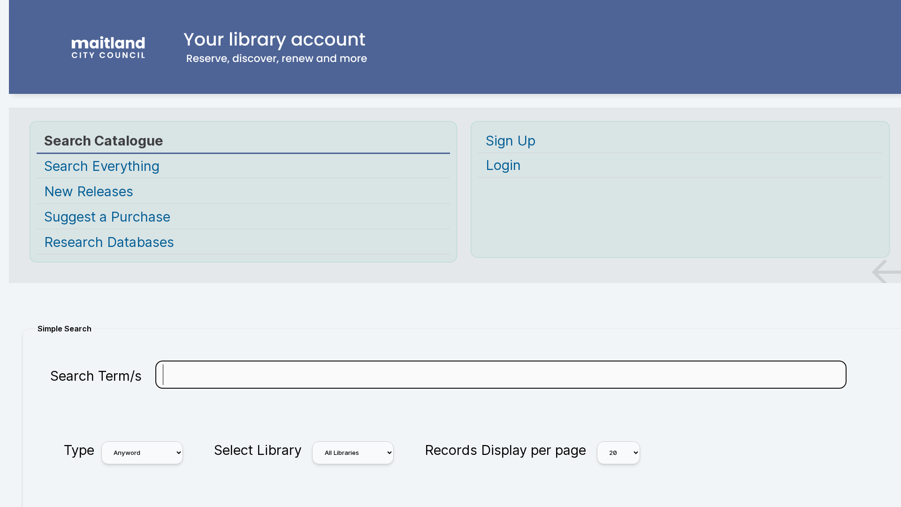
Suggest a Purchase (107, 216)
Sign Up (510, 140)
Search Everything (102, 166)
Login (503, 165)
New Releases (88, 191)
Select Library (258, 450)
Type (79, 450)
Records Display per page (505, 450)
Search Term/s (96, 376)
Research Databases (109, 242)
